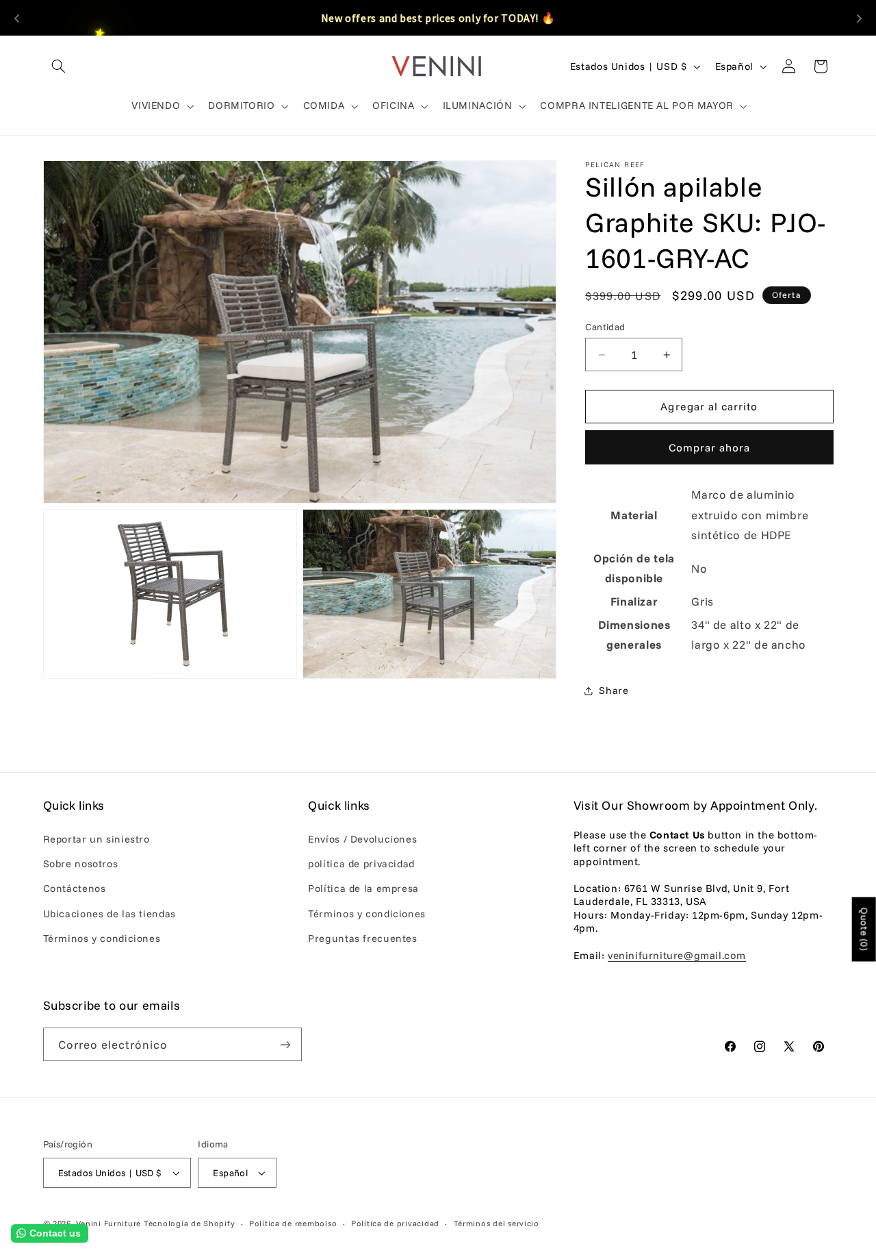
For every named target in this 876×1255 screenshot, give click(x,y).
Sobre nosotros (80, 863)
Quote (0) (864, 930)
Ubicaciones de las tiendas (109, 913)
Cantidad (605, 326)
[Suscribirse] (284, 1044)
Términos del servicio (496, 1223)
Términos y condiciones (102, 938)
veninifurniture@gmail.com (677, 955)
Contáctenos (74, 888)
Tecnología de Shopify (189, 1223)
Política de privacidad (395, 1223)
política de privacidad (361, 863)
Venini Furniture (110, 1223)
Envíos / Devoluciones (362, 838)
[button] (59, 66)
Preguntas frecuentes (362, 938)
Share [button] (613, 690)
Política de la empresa (363, 888)
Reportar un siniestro (96, 838)
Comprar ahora (710, 447)
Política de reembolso (293, 1223)
